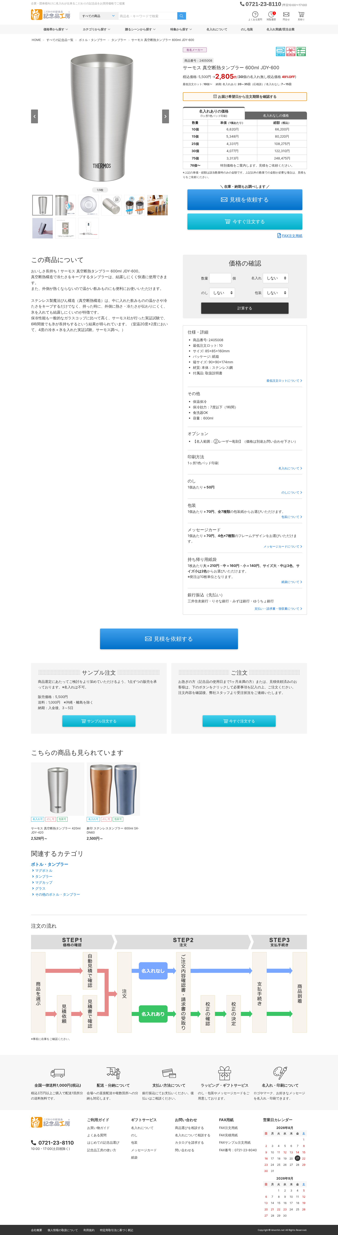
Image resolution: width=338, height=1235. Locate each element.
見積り (301, 19)
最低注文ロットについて (282, 380)
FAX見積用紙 (228, 1135)
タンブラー (43, 876)
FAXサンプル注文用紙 (235, 1142)
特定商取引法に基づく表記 (116, 1230)
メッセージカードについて (281, 546)
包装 (134, 1142)
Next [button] (165, 116)
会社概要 (36, 1230)
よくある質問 (255, 19)
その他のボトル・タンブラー (57, 894)
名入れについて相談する (192, 1135)
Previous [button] (34, 116)
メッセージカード (144, 1150)
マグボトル (43, 870)
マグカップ (43, 882)
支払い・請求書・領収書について (277, 608)
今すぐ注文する (249, 221)
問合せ (286, 19)
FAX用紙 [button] (226, 1119)
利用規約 (89, 1230)
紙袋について (290, 582)
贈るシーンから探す (138, 29)
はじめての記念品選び (103, 1142)
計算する (245, 308)
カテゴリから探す (95, 29)
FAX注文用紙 (292, 236)
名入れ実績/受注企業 (280, 29)
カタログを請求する (189, 1142)
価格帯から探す (53, 29)
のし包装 (247, 29)
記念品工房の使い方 (101, 1150)
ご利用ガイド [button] (98, 1119)
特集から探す (179, 29)
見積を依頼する (249, 199)
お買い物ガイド (98, 1128)
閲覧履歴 (271, 16)
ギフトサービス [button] (144, 1119)
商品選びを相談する (189, 1128)
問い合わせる (184, 1150)
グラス (40, 888)
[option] (100, 116)
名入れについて (216, 29)
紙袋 (134, 1157)
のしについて (290, 492)
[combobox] (148, 16)
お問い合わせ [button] (186, 1119)
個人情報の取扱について (63, 1230)
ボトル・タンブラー (49, 864)
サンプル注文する (102, 721)
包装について (290, 517)
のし (134, 1135)
